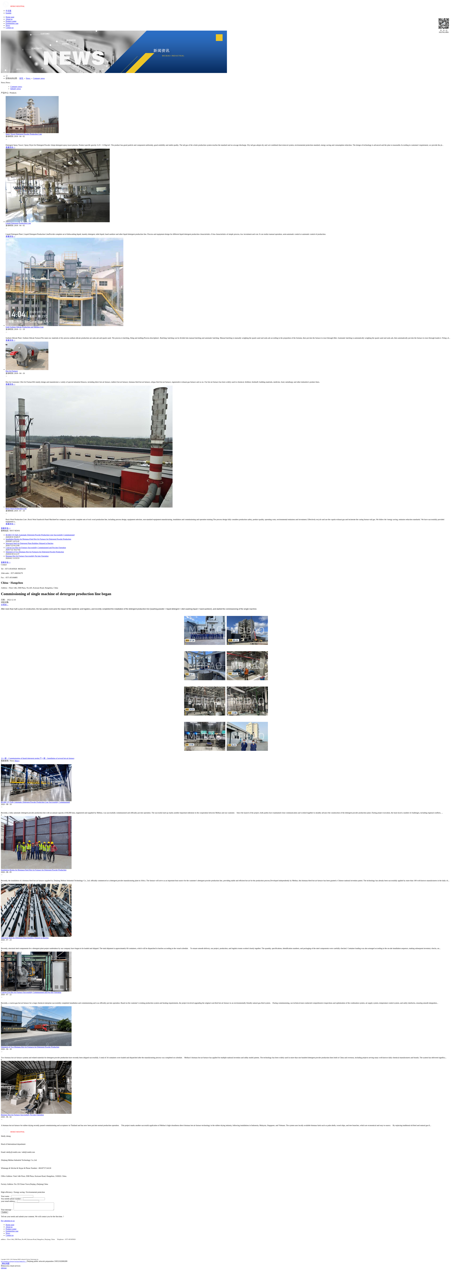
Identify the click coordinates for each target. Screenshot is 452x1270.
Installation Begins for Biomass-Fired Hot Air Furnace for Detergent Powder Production (38, 539)
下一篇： (57, 758)
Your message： (7, 1210)
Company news (39, 78)
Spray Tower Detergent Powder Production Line (24, 134)
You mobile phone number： (12, 1199)
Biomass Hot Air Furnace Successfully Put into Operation (27, 556)
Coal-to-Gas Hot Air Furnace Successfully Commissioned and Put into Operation (36, 548)
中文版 (8, 11)
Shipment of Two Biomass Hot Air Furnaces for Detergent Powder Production (35, 552)
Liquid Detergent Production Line (18, 223)
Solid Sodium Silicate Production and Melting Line (25, 327)
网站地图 (5, 1263)
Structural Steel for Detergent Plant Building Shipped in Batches (29, 543)
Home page (10, 17)
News (28, 78)
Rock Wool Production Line (16, 509)
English (8, 13)
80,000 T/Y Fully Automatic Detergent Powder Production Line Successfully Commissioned (40, 535)
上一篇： (20, 758)
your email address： (9, 1201)
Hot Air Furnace (12, 371)
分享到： (4, 605)
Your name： (6, 1196)
